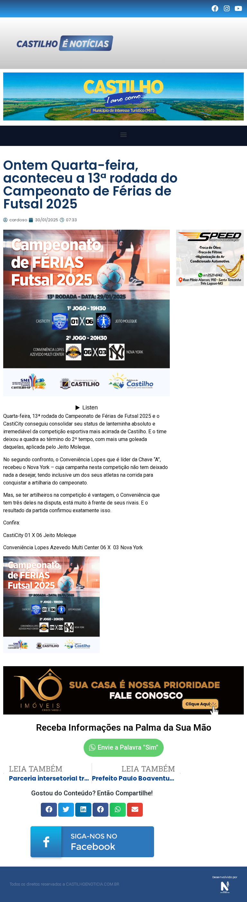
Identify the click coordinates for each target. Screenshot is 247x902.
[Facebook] (214, 8)
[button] (123, 134)
